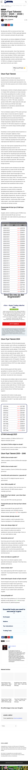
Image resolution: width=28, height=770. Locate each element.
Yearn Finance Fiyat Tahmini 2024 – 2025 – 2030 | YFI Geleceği (6, 684)
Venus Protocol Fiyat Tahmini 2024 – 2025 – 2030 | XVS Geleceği (6, 700)
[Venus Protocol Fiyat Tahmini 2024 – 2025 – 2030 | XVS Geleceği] (7, 689)
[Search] (26, 2)
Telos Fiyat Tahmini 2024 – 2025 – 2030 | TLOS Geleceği (20, 700)
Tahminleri (7, 5)
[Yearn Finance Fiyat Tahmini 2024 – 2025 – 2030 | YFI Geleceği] (7, 673)
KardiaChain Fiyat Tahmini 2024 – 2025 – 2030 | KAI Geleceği (20, 684)
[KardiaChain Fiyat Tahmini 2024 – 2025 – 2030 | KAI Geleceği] (20, 673)
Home (2, 5)
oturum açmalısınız (18, 718)
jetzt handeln (14, 324)
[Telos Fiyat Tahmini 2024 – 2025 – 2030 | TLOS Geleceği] (20, 689)
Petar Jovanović (8, 19)
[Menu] (1, 2)
